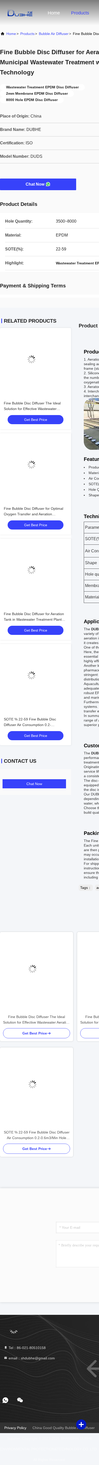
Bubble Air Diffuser (54, 34)
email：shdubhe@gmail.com (31, 1358)
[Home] (20, 13)
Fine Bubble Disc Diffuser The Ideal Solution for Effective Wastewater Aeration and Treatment (32, 408)
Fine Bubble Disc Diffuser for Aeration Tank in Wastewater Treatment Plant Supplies (34, 619)
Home (54, 12)
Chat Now (35, 184)
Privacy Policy (15, 1428)
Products (80, 12)
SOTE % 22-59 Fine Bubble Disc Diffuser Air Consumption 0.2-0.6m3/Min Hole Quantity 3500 (30, 724)
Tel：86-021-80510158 (27, 1348)
